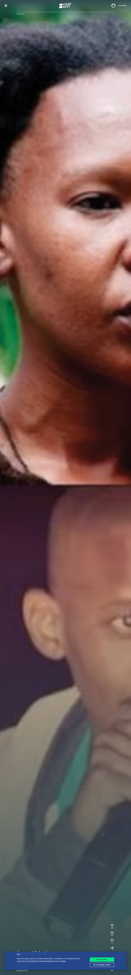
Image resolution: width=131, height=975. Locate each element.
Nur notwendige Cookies (102, 965)
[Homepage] (65, 5)
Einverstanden (102, 959)
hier (64, 961)
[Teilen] (112, 948)
